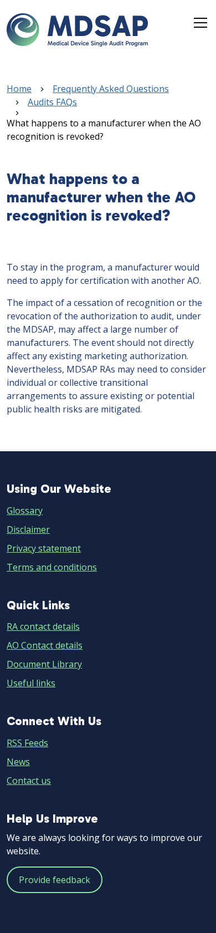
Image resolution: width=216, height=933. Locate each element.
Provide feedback (54, 880)
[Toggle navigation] (200, 23)
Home (19, 89)
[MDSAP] (77, 30)
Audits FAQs (52, 102)
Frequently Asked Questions (111, 89)
